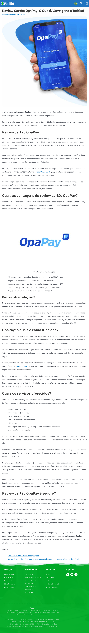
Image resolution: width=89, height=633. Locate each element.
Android (19, 366)
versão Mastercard (42, 172)
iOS (25, 366)
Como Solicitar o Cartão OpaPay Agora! (23, 556)
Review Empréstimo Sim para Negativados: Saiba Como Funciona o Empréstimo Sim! (43, 559)
